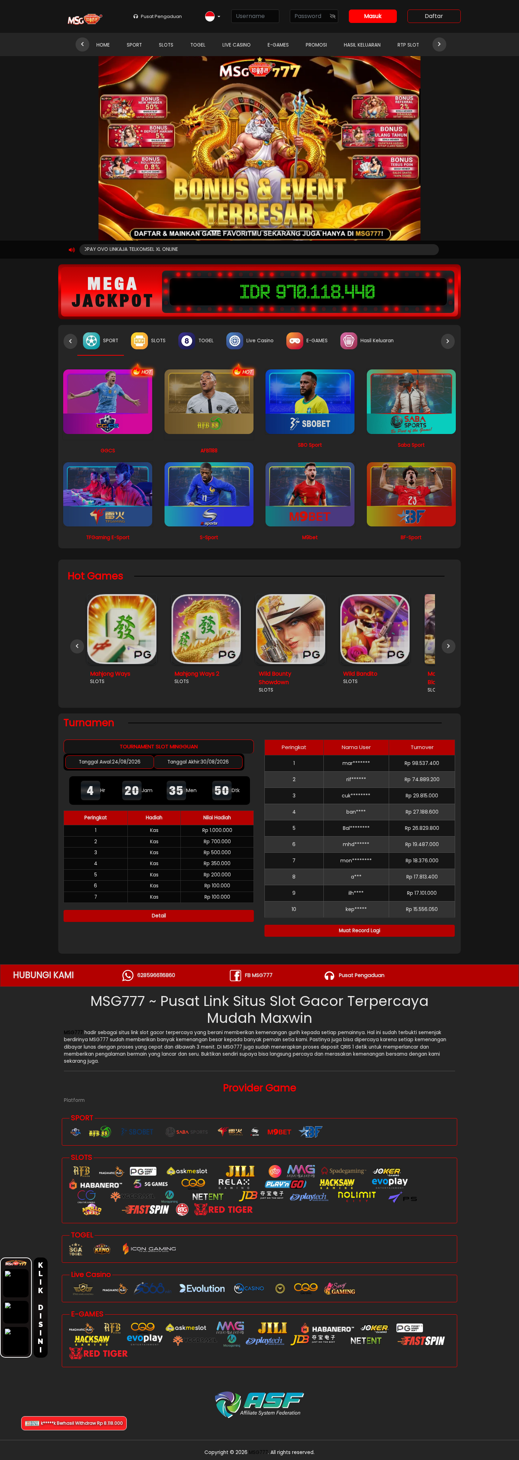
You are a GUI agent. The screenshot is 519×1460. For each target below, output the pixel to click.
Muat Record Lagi (359, 930)
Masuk (373, 16)
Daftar (434, 16)
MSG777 (73, 1032)
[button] (212, 17)
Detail (159, 915)
